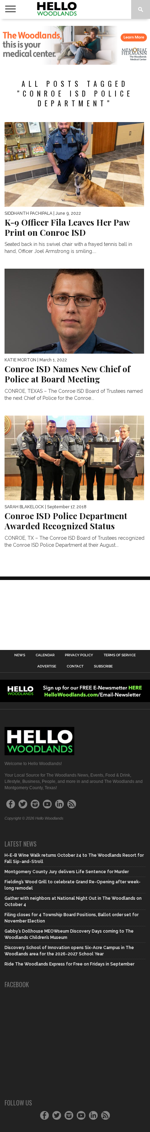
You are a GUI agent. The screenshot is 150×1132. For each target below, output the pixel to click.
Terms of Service (120, 655)
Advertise (46, 666)
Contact (75, 666)
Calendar (45, 655)
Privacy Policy (79, 655)
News (19, 655)
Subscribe (103, 666)
